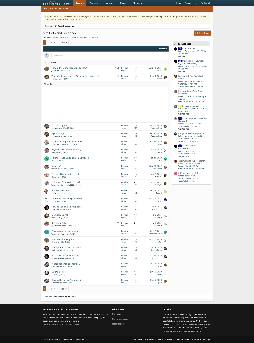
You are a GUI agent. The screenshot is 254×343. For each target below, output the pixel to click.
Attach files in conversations (65, 255)
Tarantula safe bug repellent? (191, 160)
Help (204, 339)
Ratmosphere (56, 128)
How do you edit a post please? (67, 206)
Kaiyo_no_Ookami (58, 144)
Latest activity (118, 324)
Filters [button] (162, 48)
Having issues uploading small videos (70, 157)
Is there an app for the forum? (66, 141)
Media (123, 3)
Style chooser (138, 339)
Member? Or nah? (60, 214)
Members (137, 3)
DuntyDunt (55, 152)
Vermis (54, 193)
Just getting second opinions (191, 133)
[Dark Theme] (196, 3)
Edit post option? (59, 125)
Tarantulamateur (58, 234)
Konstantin (55, 242)
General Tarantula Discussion (191, 101)
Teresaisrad (55, 217)
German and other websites (65, 231)
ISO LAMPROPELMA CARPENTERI (189, 147)
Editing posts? (58, 271)
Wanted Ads (183, 114)
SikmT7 (159, 201)
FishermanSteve (57, 258)
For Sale (181, 56)
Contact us (171, 339)
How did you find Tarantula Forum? (69, 67)
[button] (102, 3)
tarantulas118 (56, 168)
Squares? (56, 166)
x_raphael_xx (56, 209)
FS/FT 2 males (187, 48)
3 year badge (57, 133)
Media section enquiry (62, 239)
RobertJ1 (54, 274)
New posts (48, 8)
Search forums (61, 8)
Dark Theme (149, 339)
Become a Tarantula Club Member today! (61, 324)
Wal (52, 160)
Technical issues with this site (66, 174)
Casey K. (158, 176)
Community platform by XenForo (65, 340)
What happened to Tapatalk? (65, 263)
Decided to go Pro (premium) (66, 280)
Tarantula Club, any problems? (66, 198)
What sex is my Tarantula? (189, 141)
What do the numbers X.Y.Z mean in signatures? (75, 76)
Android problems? (61, 190)
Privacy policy (196, 339)
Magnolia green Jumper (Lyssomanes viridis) (191, 62)
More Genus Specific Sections (66, 247)
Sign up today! (77, 19)
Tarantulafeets (57, 185)
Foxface (54, 79)
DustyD (159, 70)
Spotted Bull (56, 226)
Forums (79, 3)
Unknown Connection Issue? (65, 182)
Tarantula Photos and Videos (191, 86)
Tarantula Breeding (187, 181)
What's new (94, 3)
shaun (53, 177)
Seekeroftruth (56, 250)
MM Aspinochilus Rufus (189, 173)
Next (63, 42)
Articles (109, 3)
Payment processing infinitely (66, 149)
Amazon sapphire (189, 106)
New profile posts (120, 319)
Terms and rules (183, 339)
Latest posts (184, 43)
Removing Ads (58, 222)
